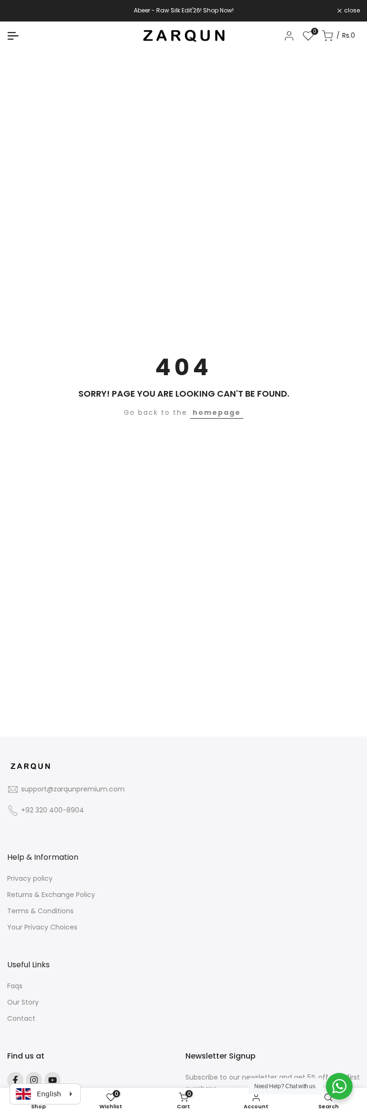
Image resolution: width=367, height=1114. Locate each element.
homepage (217, 412)
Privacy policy (30, 878)
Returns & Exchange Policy (51, 894)
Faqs (14, 986)
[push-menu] (13, 35)
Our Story (23, 1002)
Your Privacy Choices (42, 927)
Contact (21, 1018)
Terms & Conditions (40, 911)
